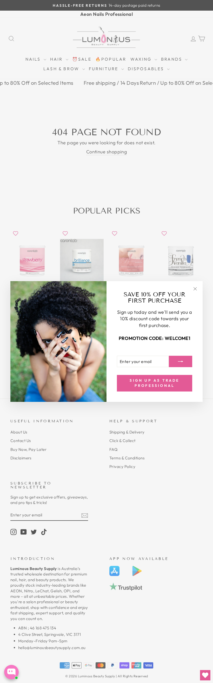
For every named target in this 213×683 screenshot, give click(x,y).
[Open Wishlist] (205, 675)
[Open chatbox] (11, 672)
